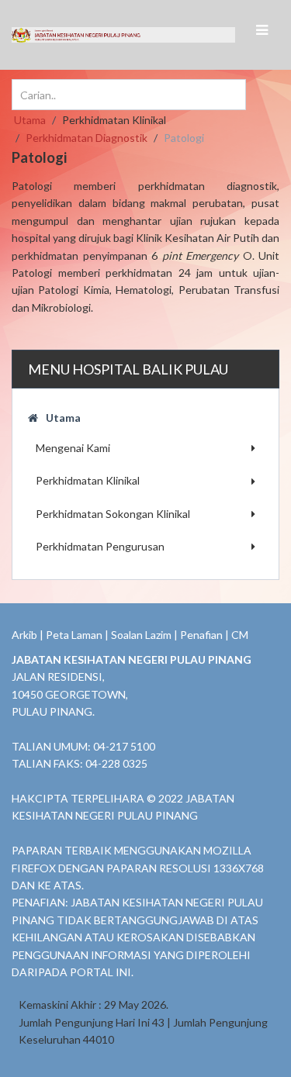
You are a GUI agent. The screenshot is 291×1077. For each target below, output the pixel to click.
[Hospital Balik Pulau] (74, 35)
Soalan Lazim (141, 634)
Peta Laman (74, 634)
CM (239, 634)
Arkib (24, 634)
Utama (63, 417)
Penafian (201, 634)
